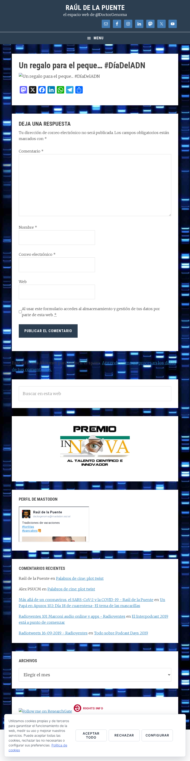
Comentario (31, 151)
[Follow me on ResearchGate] (45, 711)
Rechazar (124, 735)
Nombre (28, 227)
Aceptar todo (91, 735)
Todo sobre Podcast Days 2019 (121, 633)
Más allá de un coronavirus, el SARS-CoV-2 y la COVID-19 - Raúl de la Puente (86, 599)
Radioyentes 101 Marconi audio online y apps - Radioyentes (72, 616)
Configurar (157, 735)
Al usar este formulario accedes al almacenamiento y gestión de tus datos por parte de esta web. (91, 311)
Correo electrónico (37, 254)
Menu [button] (99, 38)
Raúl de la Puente (95, 7)
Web (23, 281)
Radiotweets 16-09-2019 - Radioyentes (53, 633)
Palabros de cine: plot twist (80, 578)
